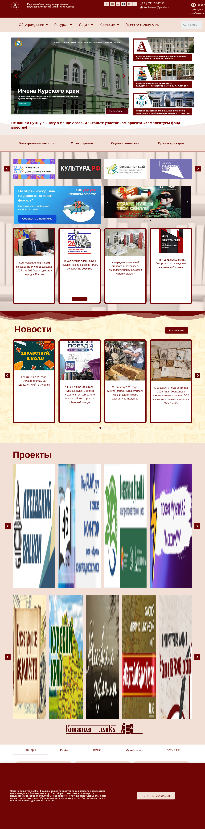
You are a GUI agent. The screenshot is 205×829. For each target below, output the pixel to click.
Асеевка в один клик (142, 24)
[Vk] (118, 4)
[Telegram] (129, 4)
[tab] (30, 750)
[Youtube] (112, 4)
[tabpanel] (34, 381)
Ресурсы (61, 25)
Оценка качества (125, 143)
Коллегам (107, 25)
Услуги (83, 25)
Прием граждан (171, 143)
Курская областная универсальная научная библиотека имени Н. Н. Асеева (50, 5)
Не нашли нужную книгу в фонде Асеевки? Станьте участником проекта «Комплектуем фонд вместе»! (95, 125)
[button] (15, 76)
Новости (33, 329)
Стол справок (82, 143)
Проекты (32, 455)
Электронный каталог (36, 143)
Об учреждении (31, 25)
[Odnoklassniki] (106, 4)
